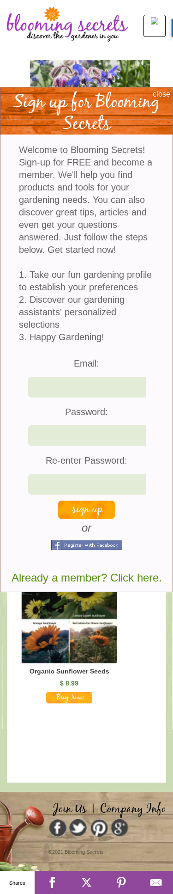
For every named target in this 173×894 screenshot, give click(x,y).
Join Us (70, 809)
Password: (86, 411)
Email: (86, 363)
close (161, 94)
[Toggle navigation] (151, 24)
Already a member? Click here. (87, 577)
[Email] (155, 882)
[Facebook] (52, 882)
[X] (86, 882)
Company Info (133, 809)
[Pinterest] (121, 882)
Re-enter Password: (86, 460)
